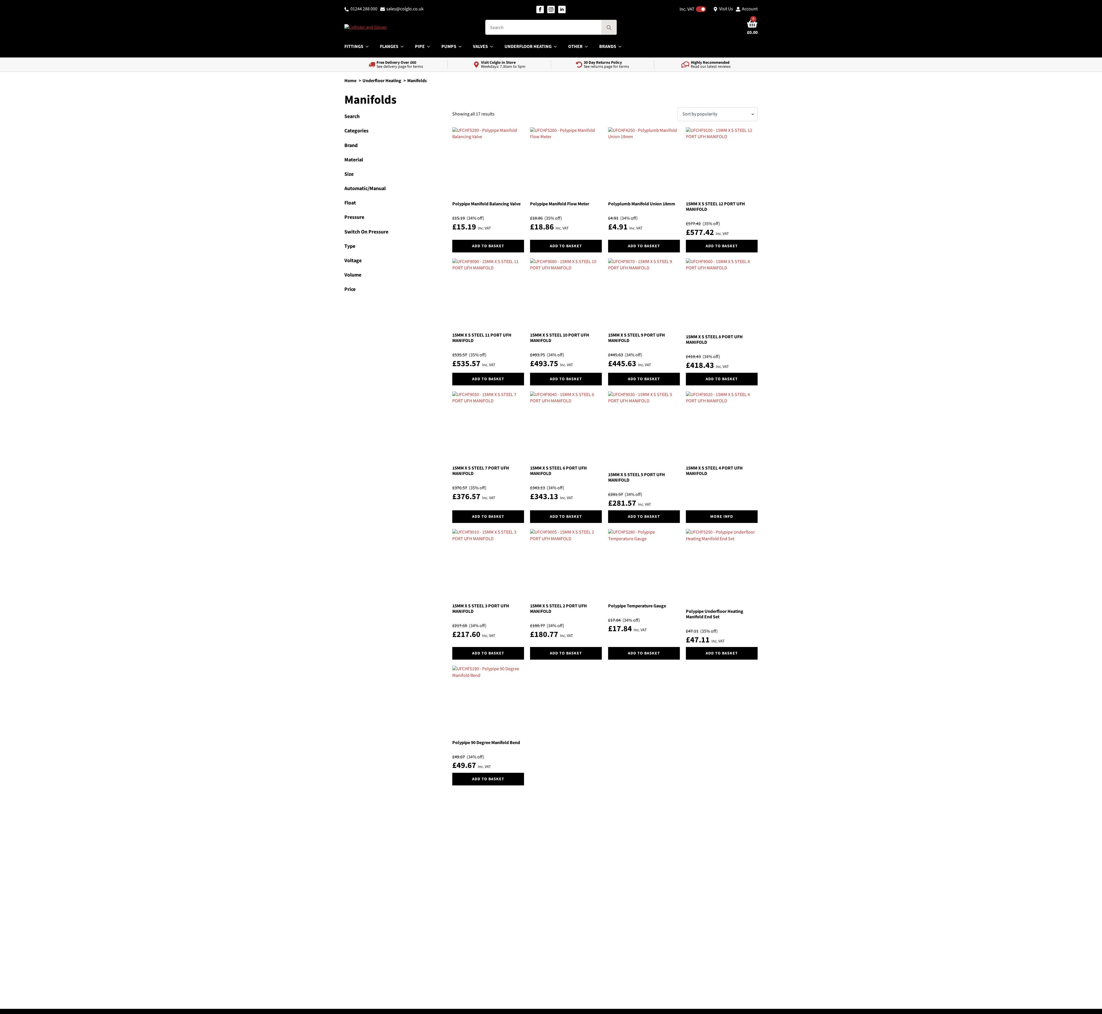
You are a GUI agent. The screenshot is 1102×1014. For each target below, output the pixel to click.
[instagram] (551, 9)
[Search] (609, 27)
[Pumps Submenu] (461, 46)
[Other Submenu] (588, 46)
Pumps (448, 46)
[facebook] (540, 9)
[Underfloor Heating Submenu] (557, 46)
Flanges (389, 46)
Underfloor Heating (528, 46)
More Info (721, 516)
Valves (480, 46)
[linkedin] (562, 9)
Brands (607, 46)
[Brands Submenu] (621, 46)
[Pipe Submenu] (430, 46)
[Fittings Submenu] (368, 46)
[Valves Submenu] (493, 46)
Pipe (420, 46)
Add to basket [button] (488, 246)
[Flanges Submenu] (403, 46)
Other (575, 46)
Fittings (353, 46)
